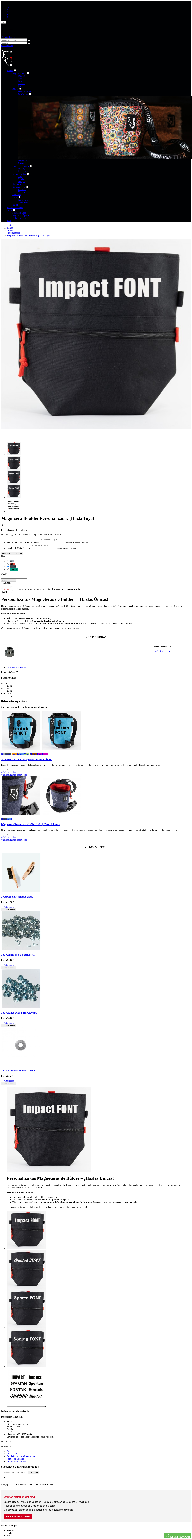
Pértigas (21, 181)
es (8, 7)
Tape (20, 176)
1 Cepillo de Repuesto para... (17, 896)
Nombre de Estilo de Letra (18, 548)
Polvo (20, 81)
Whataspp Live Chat (179, 1537)
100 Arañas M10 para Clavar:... (19, 1012)
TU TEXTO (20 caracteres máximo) (23, 542)
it (7, 15)
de (8, 17)
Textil (14, 197)
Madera (21, 192)
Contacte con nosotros (16, 1461)
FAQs (9, 210)
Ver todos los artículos (18, 1516)
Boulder (21, 163)
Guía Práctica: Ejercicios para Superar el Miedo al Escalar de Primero (38, 1510)
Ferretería (16, 194)
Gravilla (21, 83)
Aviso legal (12, 1453)
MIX (20, 78)
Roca (20, 86)
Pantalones (23, 200)
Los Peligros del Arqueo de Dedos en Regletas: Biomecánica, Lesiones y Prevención (46, 1502)
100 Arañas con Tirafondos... (18, 954)
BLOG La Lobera (15, 207)
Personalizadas (24, 91)
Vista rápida (7, 907)
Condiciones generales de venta (21, 1456)
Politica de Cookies (15, 1459)
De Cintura (23, 94)
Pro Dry (21, 168)
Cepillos (21, 179)
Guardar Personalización (12, 553)
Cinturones (23, 202)
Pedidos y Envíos (20, 218)
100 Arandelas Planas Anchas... (19, 1070)
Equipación (17, 184)
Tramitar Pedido (8, 37)
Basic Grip (23, 171)
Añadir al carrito (8, 580)
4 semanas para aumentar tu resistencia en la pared (30, 1506)
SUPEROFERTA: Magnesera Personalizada (26, 759)
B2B (9, 220)
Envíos (10, 1451)
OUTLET (16, 205)
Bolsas (15, 89)
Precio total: (159, 646)
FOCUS (21, 76)
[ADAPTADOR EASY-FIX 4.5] (10, 652)
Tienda (10, 70)
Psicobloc (22, 161)
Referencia (6, 672)
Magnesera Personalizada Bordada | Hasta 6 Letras (30, 824)
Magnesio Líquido (20, 166)
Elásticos (22, 189)
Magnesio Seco (19, 73)
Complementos (19, 174)
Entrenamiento (18, 187)
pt (7, 9)
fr (7, 12)
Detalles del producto (16, 667)
